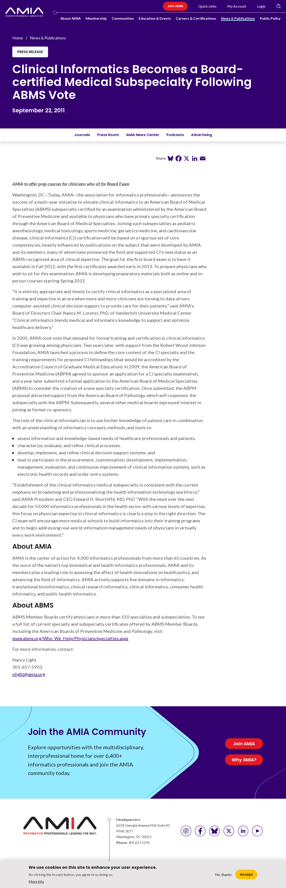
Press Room (108, 134)
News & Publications (238, 18)
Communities (123, 18)
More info (36, 881)
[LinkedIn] (195, 158)
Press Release (30, 51)
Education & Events (155, 18)
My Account (236, 6)
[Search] (278, 6)
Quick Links (207, 6)
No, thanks (223, 874)
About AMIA (70, 18)
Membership (96, 18)
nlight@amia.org (28, 674)
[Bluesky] (170, 158)
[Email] (203, 158)
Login (261, 6)
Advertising (201, 134)
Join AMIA (175, 6)
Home (17, 37)
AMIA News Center (142, 134)
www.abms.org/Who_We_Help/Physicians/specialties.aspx (70, 638)
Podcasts (175, 134)
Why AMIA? (244, 760)
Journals (82, 134)
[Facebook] (179, 158)
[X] (187, 158)
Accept (246, 874)
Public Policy (270, 18)
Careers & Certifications (196, 18)
